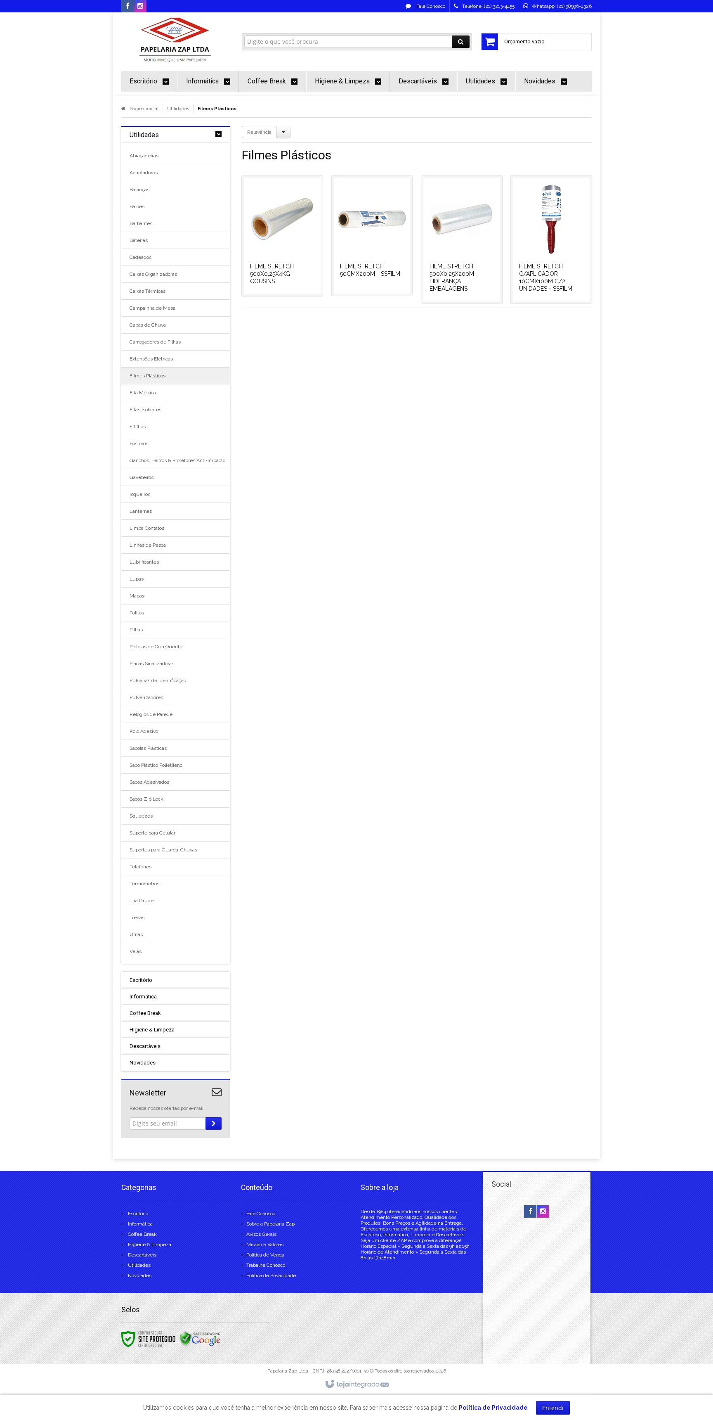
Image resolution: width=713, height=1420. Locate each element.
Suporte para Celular (152, 833)
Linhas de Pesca (148, 545)
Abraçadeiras (144, 156)
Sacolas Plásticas (148, 748)
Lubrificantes (144, 562)
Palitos (137, 613)
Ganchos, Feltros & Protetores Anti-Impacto (176, 460)
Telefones (140, 867)
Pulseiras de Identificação (158, 680)
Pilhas (136, 630)
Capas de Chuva (148, 325)
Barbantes (141, 223)
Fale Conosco (430, 6)
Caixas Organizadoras (153, 274)
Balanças (139, 189)
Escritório (138, 1213)
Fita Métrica (143, 393)
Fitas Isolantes (145, 409)
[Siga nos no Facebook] (127, 6)
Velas (136, 951)
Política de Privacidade (271, 1275)
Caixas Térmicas (147, 291)
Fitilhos (138, 426)
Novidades (139, 1275)
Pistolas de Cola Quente (156, 647)
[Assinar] (213, 1123)
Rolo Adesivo (144, 731)
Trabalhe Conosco (265, 1265)
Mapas (137, 596)
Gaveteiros (141, 477)
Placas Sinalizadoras (152, 663)
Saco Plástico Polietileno (156, 765)
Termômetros (144, 884)
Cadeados (140, 257)
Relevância (259, 132)
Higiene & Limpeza (149, 1244)
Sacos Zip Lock (146, 799)
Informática (140, 1224)
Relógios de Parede (151, 714)
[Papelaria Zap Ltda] (175, 40)
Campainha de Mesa (152, 308)
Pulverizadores (146, 697)
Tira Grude (141, 900)
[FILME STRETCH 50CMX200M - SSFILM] (372, 236)
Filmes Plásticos (147, 376)
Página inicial (144, 108)
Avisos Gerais (261, 1234)
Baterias (139, 240)
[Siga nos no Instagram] (140, 6)
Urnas (136, 934)
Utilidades (178, 108)
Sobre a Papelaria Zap (270, 1224)
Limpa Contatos (147, 528)
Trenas (137, 917)
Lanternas (141, 511)
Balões (137, 206)
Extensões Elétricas (151, 359)
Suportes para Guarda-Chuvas (163, 850)
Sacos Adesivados (149, 782)
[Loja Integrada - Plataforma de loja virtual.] (356, 1384)
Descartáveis (142, 1255)
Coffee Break (142, 1234)
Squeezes (141, 816)
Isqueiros (140, 494)
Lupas (137, 579)
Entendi (553, 1408)
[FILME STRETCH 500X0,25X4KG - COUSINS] (282, 236)
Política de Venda (265, 1255)
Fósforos (139, 443)
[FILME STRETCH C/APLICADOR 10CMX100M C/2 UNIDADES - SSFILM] (551, 239)
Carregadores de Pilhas (155, 342)
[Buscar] (461, 42)
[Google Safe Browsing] (200, 1339)
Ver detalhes (287, 260)
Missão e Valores (264, 1244)
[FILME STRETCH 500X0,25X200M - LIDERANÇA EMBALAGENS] (461, 239)
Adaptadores (144, 172)
